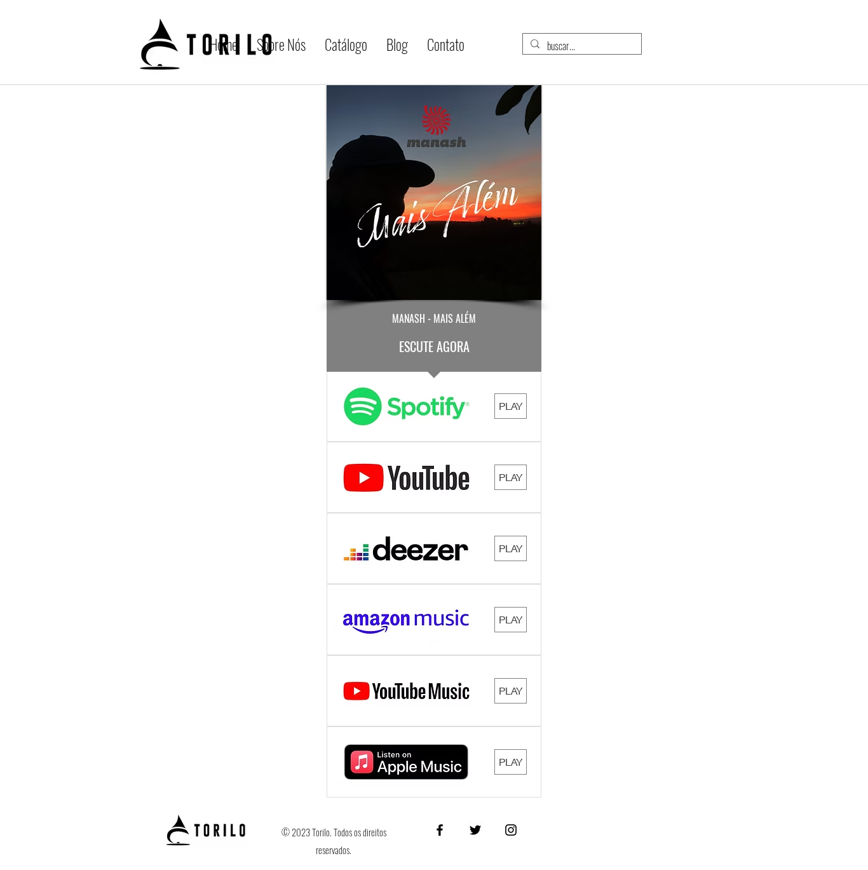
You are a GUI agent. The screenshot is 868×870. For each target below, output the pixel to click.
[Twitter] (475, 830)
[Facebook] (439, 830)
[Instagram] (511, 830)
